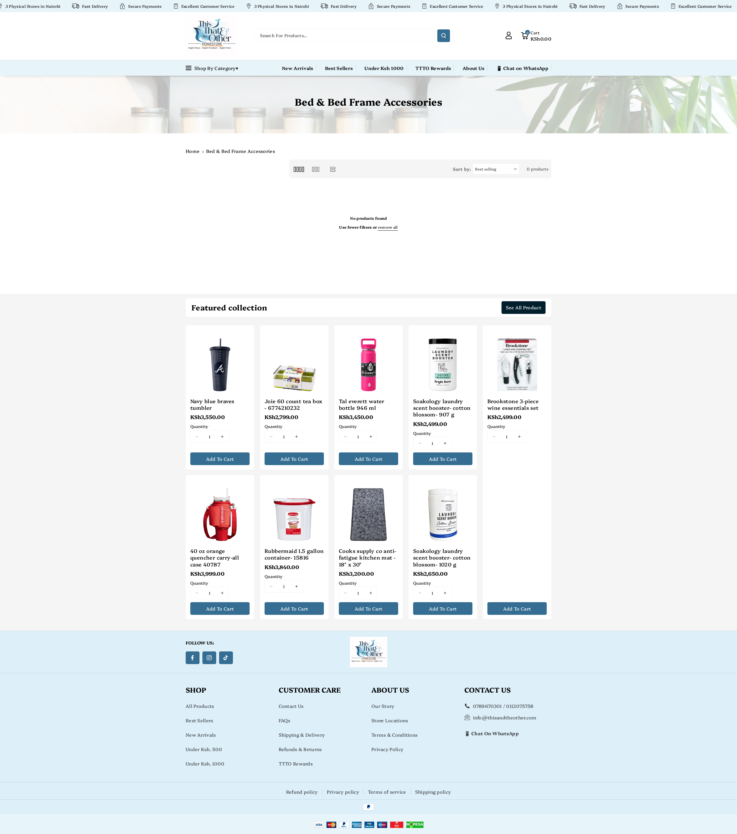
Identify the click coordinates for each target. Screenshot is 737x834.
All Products (200, 706)
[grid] (298, 168)
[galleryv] (315, 168)
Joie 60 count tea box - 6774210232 (293, 404)
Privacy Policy (387, 749)
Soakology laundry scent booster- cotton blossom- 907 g (441, 408)
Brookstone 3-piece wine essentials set (513, 404)
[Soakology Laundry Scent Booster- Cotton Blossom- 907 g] (443, 359)
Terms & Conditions (394, 734)
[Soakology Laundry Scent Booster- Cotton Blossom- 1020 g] (443, 509)
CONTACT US (487, 689)
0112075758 (519, 706)
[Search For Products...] (443, 35)
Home (193, 151)
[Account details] (508, 35)
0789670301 (487, 706)
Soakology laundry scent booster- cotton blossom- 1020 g (441, 557)
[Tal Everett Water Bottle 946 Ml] (368, 359)
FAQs (284, 720)
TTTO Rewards (296, 763)
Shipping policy (433, 791)
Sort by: (462, 169)
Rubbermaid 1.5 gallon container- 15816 (294, 554)
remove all (388, 227)
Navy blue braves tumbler (212, 404)
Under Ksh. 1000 (205, 763)
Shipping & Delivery (302, 734)
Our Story (382, 706)
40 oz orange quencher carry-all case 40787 (214, 557)
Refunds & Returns (300, 749)
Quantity (199, 426)
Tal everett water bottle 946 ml (361, 404)
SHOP (196, 689)
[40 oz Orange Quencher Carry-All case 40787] (220, 509)
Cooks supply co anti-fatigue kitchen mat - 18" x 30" (367, 557)
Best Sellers (199, 720)
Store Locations (389, 720)
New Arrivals (201, 734)
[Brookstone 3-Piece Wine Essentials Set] (517, 359)
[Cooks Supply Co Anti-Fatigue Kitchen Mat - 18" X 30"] (368, 509)
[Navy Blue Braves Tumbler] (220, 359)
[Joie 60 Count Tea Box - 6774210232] (294, 359)
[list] (332, 168)
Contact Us (291, 706)
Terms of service (387, 791)
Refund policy (302, 791)
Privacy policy (343, 791)
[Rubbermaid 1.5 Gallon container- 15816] (294, 509)
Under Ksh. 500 (204, 749)
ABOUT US (390, 689)
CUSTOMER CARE (310, 689)
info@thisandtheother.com (505, 717)
